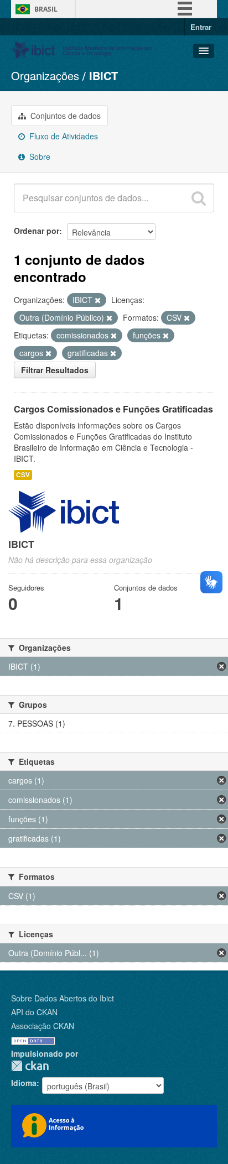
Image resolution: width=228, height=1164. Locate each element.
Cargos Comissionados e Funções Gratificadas (113, 409)
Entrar (200, 27)
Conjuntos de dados (64, 115)
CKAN (30, 1066)
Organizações (45, 75)
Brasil (46, 9)
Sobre (38, 156)
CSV (23, 474)
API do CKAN (34, 1011)
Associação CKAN (42, 1025)
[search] (198, 198)
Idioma (24, 1082)
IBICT (103, 75)
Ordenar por (36, 230)
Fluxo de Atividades (62, 136)
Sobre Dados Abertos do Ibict (62, 998)
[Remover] (98, 300)
